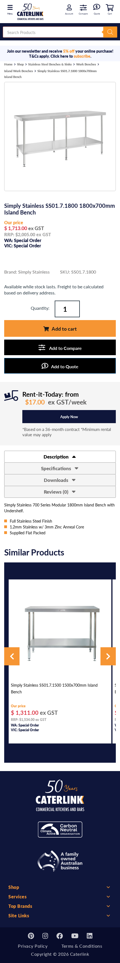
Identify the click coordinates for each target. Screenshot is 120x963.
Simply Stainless (34, 272)
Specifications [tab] (56, 468)
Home (8, 64)
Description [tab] (57, 456)
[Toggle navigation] (10, 7)
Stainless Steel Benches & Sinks (50, 64)
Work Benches (86, 64)
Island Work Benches (18, 71)
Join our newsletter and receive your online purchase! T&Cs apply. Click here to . (60, 53)
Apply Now (69, 416)
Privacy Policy (32, 946)
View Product (60, 672)
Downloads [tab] (56, 480)
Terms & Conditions (81, 946)
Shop (20, 64)
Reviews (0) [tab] (56, 491)
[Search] (110, 32)
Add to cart (64, 328)
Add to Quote (64, 366)
